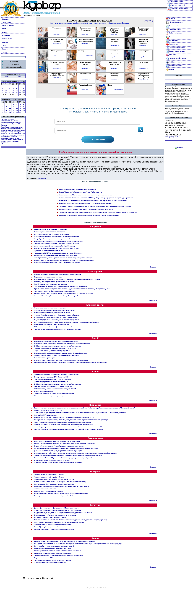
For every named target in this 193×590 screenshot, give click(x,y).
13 (16, 90)
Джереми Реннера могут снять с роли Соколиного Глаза (54, 529)
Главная (172, 18)
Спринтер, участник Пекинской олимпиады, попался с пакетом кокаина (85, 203)
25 (24, 110)
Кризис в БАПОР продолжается (45, 415)
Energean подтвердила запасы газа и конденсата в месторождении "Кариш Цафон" (64, 424)
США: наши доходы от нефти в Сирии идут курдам (52, 379)
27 (6, 112)
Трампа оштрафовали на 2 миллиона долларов (51, 381)
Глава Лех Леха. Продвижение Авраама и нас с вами (53, 548)
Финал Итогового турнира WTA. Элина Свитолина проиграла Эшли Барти (86, 209)
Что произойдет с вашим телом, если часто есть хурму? (54, 546)
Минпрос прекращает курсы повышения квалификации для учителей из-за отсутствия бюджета (68, 429)
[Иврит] (110, 89)
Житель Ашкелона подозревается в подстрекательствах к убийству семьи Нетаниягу (64, 443)
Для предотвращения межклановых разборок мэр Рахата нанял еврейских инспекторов (66, 448)
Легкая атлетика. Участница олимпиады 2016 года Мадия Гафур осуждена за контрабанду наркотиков (96, 198)
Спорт (4, 45)
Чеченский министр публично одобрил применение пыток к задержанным (61, 360)
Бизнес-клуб (173, 40)
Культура (5, 49)
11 (9, 90)
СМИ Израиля (6, 22)
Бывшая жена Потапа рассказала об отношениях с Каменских (56, 341)
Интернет (5, 42)
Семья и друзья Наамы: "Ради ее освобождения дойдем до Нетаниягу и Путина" (63, 458)
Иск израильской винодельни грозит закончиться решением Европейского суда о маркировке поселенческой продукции (78, 543)
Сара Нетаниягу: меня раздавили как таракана (50, 284)
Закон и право (7, 39)
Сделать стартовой (178, 5)
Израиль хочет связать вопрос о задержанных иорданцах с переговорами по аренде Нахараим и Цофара (72, 289)
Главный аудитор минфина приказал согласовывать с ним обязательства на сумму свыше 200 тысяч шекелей (74, 427)
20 (16, 92)
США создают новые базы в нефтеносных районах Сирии (55, 327)
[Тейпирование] (85, 78)
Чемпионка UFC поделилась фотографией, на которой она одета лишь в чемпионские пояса (93, 200)
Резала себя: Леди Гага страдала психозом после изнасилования (57, 510)
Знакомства (173, 44)
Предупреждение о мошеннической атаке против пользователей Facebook (61, 493)
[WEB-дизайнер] (57, 53)
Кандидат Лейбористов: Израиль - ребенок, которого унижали (56, 243)
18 (9, 92)
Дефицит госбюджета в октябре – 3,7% (48, 410)
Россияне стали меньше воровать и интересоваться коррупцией (57, 274)
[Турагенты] (57, 32)
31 (20, 112)
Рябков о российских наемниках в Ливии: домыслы (53, 386)
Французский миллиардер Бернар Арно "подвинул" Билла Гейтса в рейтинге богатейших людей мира (71, 420)
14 (20, 90)
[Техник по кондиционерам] (115, 55)
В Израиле (5, 19)
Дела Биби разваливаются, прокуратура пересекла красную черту (58, 451)
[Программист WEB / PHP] (144, 32)
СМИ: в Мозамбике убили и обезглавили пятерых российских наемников (60, 286)
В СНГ (4, 29)
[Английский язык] (86, 87)
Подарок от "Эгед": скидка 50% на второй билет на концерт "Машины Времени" (63, 512)
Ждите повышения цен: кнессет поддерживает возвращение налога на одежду (62, 422)
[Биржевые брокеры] (115, 43)
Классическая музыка (177, 51)
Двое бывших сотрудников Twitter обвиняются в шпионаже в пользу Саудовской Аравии (66, 322)
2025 (7, 77)
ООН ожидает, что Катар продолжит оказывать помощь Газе (55, 317)
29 (13, 112)
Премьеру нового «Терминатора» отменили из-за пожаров (55, 515)
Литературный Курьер (178, 58)
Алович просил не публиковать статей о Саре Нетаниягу (54, 246)
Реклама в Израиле (176, 26)
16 (2, 92)
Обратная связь (177, 1)
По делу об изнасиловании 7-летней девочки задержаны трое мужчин (59, 446)
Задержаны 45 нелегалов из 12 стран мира (49, 250)
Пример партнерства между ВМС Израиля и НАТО (52, 377)
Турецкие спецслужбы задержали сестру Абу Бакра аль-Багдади (57, 329)
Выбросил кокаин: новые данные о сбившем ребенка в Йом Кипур (58, 462)
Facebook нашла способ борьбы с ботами (49, 474)
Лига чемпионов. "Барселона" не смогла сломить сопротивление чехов (85, 195)
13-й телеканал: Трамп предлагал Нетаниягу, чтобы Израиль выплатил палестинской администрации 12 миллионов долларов (80, 412)
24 (20, 110)
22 (24, 92)
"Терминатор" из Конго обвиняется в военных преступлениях (56, 374)
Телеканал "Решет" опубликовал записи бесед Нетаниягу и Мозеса (58, 296)
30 (17, 112)
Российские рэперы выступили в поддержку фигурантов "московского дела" (62, 343)
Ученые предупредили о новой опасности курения (52, 560)
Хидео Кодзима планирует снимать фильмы (50, 562)
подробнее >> (57, 34)
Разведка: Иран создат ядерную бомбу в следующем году (54, 310)
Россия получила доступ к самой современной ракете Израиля (56, 355)
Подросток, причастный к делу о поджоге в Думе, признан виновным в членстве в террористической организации (75, 453)
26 (2, 112)
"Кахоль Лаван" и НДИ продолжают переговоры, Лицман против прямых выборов (64, 260)
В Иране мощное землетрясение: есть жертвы (50, 308)
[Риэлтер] (81, 55)
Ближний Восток (8, 25)
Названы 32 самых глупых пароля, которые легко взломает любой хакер (60, 482)
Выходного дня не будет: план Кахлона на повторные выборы (56, 236)
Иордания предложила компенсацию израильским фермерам (56, 320)
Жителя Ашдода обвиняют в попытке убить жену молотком (55, 255)
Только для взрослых (177, 47)
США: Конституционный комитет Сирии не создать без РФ (55, 389)
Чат (170, 37)
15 (24, 90)
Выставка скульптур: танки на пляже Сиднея (50, 517)
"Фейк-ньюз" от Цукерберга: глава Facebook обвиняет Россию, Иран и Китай (61, 486)
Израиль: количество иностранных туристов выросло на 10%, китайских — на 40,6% (64, 541)
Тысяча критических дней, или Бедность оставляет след (54, 291)
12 (13, 90)
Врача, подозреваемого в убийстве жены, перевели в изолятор (57, 441)
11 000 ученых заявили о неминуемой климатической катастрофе (57, 346)
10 (6, 90)
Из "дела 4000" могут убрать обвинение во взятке (51, 460)
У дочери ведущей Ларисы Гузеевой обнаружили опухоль (55, 348)
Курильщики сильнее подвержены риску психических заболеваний (58, 555)
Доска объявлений (176, 22)
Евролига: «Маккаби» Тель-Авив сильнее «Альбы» (77, 189)
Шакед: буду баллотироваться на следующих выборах (53, 239)
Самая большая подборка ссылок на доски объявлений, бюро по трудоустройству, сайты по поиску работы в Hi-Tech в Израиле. (177, 110)
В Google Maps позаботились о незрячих (48, 491)
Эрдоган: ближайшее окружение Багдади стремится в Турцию (56, 315)
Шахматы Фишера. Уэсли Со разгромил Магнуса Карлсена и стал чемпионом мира (89, 215)
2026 (19, 77)
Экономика (6, 35)
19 (13, 92)
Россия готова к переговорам (44, 358)
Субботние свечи (175, 62)
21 (20, 92)
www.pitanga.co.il (171, 137)
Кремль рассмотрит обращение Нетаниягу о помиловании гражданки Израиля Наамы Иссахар (68, 455)
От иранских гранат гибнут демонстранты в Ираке (52, 312)
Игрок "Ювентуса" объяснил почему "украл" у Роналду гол (80, 192)
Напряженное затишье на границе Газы (48, 277)
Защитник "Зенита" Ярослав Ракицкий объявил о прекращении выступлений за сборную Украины (95, 206)
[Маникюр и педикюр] (115, 78)
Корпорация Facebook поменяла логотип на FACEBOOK (54, 479)
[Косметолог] (143, 66)
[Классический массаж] (86, 66)
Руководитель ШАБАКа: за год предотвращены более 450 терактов (58, 253)
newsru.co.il (42, 178)
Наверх (153, 267)
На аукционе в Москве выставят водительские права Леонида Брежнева (60, 353)
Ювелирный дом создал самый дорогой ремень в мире (54, 393)
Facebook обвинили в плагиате (45, 489)
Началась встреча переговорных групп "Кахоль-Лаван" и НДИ (56, 248)
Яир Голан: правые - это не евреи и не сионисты (51, 234)
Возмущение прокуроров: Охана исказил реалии (51, 324)
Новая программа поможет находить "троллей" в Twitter (54, 496)
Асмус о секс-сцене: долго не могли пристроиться (52, 351)
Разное (4, 52)
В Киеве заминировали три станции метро (49, 396)
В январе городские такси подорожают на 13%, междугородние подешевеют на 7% (64, 417)
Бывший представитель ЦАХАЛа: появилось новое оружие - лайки (58, 241)
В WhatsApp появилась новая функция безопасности (53, 553)
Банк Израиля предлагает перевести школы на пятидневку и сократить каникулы (63, 258)
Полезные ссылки (175, 65)
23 (17, 110)
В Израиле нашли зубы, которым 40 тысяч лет (50, 229)
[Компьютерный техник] (143, 55)
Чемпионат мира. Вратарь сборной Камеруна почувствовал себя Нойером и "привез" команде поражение (98, 212)
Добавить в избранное (179, 8)
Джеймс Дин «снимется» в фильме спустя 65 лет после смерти (56, 508)
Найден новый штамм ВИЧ (43, 558)
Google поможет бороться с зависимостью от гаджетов (54, 484)
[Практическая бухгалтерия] (86, 32)
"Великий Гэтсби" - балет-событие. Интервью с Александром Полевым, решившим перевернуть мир (70, 520)
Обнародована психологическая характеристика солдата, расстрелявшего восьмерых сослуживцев (70, 362)
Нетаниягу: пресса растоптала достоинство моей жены (54, 281)
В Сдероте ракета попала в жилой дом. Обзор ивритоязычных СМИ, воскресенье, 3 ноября (67, 279)
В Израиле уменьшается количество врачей (49, 232)
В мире (4, 32)
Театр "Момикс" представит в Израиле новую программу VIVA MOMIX (59, 522)
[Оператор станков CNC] (57, 66)
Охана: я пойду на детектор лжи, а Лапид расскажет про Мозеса (57, 262)
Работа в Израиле (175, 33)
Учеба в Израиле (175, 29)
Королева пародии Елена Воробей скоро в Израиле (52, 524)
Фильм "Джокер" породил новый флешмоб (49, 527)
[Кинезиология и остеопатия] (115, 66)
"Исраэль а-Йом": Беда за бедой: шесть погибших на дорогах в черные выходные (63, 293)
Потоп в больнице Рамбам (43, 391)
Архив (171, 69)
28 (10, 112)
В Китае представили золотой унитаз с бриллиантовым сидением (57, 551)
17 (6, 92)
